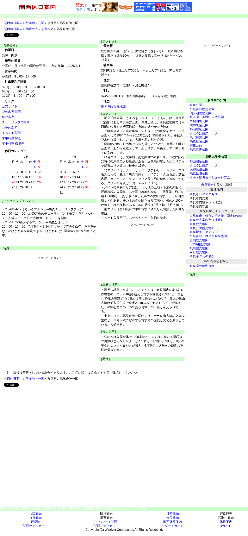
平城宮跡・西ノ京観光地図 (208, 236)
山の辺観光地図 (200, 244)
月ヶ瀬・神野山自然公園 (207, 117)
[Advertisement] (49, 287)
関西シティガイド (106, 525)
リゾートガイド (172, 525)
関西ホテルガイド (35, 525)
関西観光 (32, 29)
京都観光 (35, 517)
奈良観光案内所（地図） (207, 220)
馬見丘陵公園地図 (113, 106)
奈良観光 (47, 29)
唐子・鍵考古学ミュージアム (210, 177)
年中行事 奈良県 (13, 143)
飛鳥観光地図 (199, 248)
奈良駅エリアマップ (204, 232)
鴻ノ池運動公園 (200, 113)
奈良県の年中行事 (202, 266)
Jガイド (225, 525)
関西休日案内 (13, 23)
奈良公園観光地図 (202, 228)
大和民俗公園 (199, 125)
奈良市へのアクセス (204, 194)
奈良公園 (196, 105)
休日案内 (226, 521)
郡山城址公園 (199, 129)
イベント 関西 (11, 133)
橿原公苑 (196, 145)
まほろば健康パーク (204, 133)
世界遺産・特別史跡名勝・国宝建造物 (216, 216)
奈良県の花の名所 (202, 256)
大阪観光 (35, 513)
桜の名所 (8, 117)
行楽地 (30, 23)
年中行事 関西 (11, 138)
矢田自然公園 (199, 137)
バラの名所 (9, 127)
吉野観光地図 (199, 252)
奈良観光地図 (199, 224)
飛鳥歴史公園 (199, 149)
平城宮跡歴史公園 (202, 109)
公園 (41, 23)
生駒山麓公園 (199, 121)
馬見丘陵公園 (199, 141)
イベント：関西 (106, 521)
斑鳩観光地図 (199, 240)
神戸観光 (172, 513)
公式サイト (9, 106)
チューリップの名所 (16, 122)
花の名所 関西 (11, 111)
